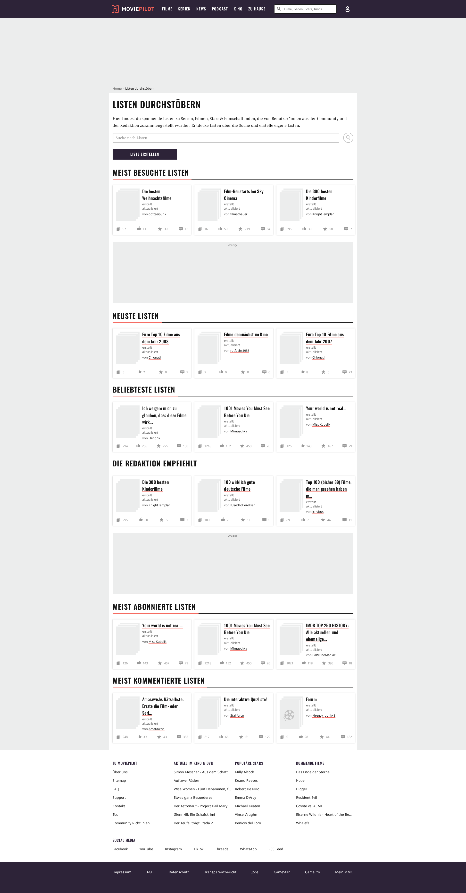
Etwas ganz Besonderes (193, 797)
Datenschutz (179, 872)
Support (119, 797)
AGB (150, 872)
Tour (116, 814)
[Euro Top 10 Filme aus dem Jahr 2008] (129, 348)
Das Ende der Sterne (313, 772)
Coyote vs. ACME (309, 806)
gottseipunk (157, 214)
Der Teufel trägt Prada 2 (193, 823)
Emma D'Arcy (245, 797)
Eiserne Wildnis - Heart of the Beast (324, 814)
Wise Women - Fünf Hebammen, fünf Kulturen (202, 789)
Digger (301, 789)
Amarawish (157, 729)
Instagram (173, 849)
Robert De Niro (247, 789)
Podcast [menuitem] (220, 9)
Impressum (122, 872)
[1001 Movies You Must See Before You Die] (210, 422)
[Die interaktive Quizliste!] (210, 713)
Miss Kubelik (321, 424)
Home (117, 88)
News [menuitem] (201, 9)
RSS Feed (275, 849)
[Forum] (292, 713)
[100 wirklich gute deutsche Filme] (210, 496)
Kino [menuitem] (238, 9)
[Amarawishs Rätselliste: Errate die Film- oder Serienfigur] (129, 713)
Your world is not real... (326, 408)
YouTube (146, 849)
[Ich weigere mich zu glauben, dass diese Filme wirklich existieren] (129, 422)
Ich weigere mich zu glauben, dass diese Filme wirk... (164, 415)
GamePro (312, 872)
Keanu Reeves (246, 780)
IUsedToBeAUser (242, 505)
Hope (300, 780)
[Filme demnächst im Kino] (210, 348)
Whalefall (303, 823)
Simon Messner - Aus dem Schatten (202, 772)
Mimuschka (238, 431)
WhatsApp (248, 849)
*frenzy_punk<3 (323, 715)
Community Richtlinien (131, 823)
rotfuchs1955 (239, 350)
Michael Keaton (247, 806)
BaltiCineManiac (323, 655)
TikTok (198, 849)
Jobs (255, 872)
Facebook (120, 849)
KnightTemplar (323, 214)
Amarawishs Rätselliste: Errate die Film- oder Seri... (162, 706)
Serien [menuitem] (184, 9)
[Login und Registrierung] (347, 9)
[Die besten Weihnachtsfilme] (129, 205)
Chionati (155, 357)
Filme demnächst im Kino (246, 334)
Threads (221, 849)
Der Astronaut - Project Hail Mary (200, 806)
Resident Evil (306, 797)
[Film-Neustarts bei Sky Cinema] (210, 205)
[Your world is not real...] (292, 422)
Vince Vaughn (246, 814)
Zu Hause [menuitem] (257, 9)
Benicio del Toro (248, 823)
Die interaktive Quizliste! (245, 699)
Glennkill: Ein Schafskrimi (194, 814)
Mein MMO (344, 872)
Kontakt (119, 806)
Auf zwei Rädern (187, 780)
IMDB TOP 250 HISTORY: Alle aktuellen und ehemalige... (327, 632)
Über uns (120, 772)
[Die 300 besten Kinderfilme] (292, 205)
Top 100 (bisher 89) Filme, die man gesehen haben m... (329, 489)
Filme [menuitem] (167, 9)
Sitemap (119, 780)
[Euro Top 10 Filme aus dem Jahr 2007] (292, 348)
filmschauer (238, 214)
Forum (311, 699)
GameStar (282, 872)
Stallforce (237, 715)
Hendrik (154, 438)
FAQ (116, 789)
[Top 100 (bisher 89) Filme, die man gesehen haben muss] (292, 496)
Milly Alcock (244, 772)
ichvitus (318, 511)
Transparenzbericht (220, 872)
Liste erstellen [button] (144, 154)
